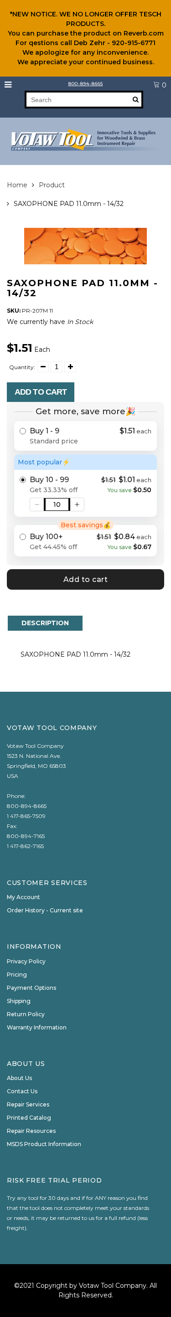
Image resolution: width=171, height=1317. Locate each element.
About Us (19, 1078)
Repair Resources (31, 1130)
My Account (23, 897)
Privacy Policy (26, 961)
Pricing (17, 974)
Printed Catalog (29, 1117)
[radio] (85, 436)
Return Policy (26, 1014)
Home (17, 185)
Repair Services (28, 1104)
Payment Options (31, 987)
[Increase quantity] (77, 504)
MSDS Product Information (44, 1144)
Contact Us (22, 1091)
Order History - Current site (45, 910)
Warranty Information (37, 1027)
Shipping (19, 1001)
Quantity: (22, 367)
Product (52, 185)
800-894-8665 (85, 84)
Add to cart (41, 391)
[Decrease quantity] (37, 504)
